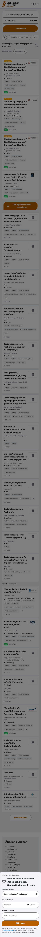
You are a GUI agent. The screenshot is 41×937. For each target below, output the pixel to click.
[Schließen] (37, 876)
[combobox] (20, 894)
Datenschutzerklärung (9, 930)
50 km (32, 905)
